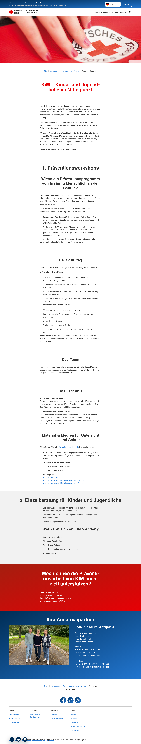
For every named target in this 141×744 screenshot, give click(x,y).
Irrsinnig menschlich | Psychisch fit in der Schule (63, 483)
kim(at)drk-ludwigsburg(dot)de (88, 655)
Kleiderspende (14, 722)
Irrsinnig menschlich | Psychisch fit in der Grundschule (66, 480)
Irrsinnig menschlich (51, 477)
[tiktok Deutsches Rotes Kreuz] (70, 700)
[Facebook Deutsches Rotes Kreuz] (63, 700)
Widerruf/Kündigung (78, 726)
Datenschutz (75, 722)
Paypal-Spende (14, 718)
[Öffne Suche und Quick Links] (130, 12)
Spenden (106, 12)
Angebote (98, 12)
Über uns (114, 12)
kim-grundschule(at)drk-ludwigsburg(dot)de (93, 666)
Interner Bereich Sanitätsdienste (35, 715)
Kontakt (73, 714)
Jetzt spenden (14, 714)
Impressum (75, 730)
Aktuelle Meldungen (57, 718)
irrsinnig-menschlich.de (69, 447)
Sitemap (74, 718)
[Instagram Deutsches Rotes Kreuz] (78, 700)
